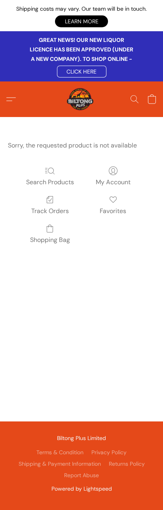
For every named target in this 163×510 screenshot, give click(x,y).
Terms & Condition (59, 452)
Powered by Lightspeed (81, 488)
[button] (81, 21)
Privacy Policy (109, 452)
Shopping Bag (50, 240)
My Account (113, 182)
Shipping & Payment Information (60, 463)
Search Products (50, 182)
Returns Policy (127, 463)
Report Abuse (81, 475)
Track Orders (50, 211)
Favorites (113, 211)
